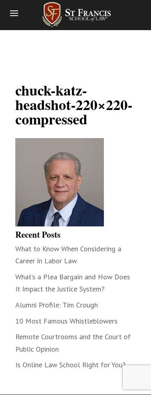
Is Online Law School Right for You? (70, 364)
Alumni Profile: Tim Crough (56, 304)
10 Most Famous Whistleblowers (66, 321)
